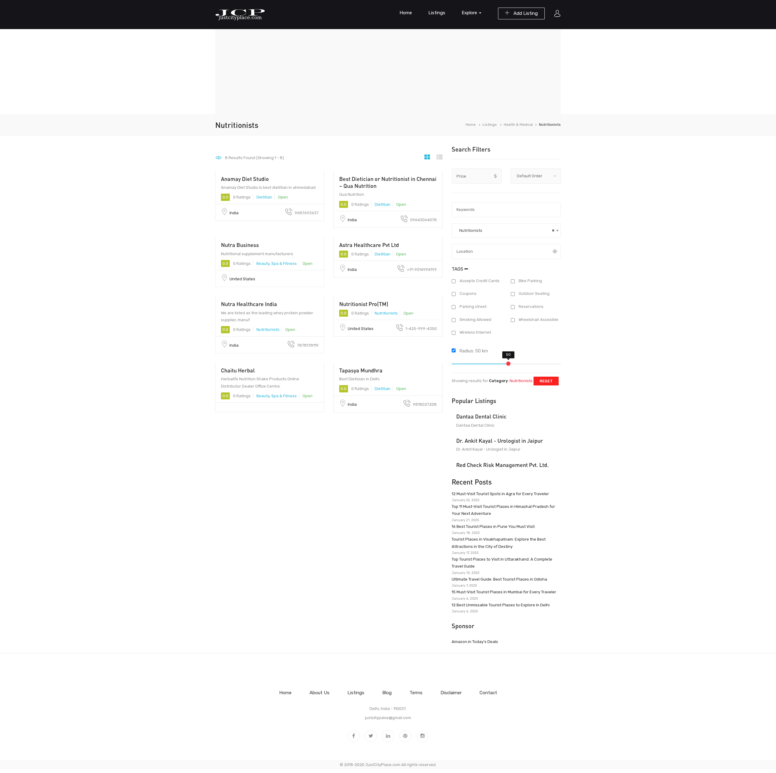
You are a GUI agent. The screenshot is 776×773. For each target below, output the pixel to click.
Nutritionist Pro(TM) (363, 304)
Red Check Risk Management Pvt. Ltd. (502, 464)
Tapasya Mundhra (361, 370)
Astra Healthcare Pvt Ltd (369, 245)
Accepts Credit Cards (479, 280)
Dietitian (264, 197)
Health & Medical (518, 124)
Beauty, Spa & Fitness (276, 263)
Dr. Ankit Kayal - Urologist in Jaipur (499, 440)
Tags (458, 269)
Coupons (468, 294)
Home (406, 12)
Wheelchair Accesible (538, 319)
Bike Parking (530, 280)
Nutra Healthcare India (249, 304)
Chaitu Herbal (238, 370)
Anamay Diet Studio (245, 178)
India (234, 213)
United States (242, 279)
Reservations (531, 306)
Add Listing (525, 13)
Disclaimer (451, 692)
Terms (416, 692)
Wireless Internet (475, 332)
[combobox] (506, 230)
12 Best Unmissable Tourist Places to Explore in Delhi (501, 605)
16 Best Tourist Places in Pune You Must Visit (493, 526)
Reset (546, 381)
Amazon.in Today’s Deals (475, 641)
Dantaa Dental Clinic (481, 416)
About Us (319, 692)
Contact (488, 692)
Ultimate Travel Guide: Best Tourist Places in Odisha (499, 579)
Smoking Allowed (475, 319)
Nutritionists (267, 329)
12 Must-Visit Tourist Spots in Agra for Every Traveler (500, 493)
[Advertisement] (388, 71)
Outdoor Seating (534, 294)
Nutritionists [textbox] (505, 230)
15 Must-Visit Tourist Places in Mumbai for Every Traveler (504, 592)
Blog (387, 692)
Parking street (473, 306)
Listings (436, 12)
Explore (470, 12)
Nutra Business (240, 245)
